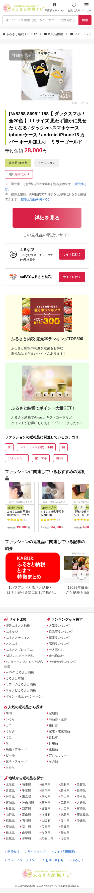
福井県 (26, 826)
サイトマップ (37, 851)
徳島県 (64, 814)
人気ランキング (59, 625)
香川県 (64, 820)
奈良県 (45, 832)
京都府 (45, 814)
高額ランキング (59, 643)
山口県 (64, 808)
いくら (10, 719)
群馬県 (10, 838)
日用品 (53, 743)
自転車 (53, 737)
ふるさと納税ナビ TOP (21, 34)
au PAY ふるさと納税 (20, 672)
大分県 (81, 802)
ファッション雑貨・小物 (36, 447)
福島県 (10, 820)
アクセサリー (17, 458)
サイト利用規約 (64, 851)
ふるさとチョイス (18, 637)
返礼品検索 (55, 34)
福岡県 (64, 838)
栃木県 (10, 832)
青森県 (10, 790)
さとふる (12, 643)
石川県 (26, 820)
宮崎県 (81, 808)
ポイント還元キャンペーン (24, 696)
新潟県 (26, 808)
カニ (9, 725)
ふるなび (12, 631)
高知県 (64, 832)
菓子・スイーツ (16, 761)
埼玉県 (26, 784)
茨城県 (10, 826)
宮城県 (10, 802)
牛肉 (9, 713)
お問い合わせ (55, 860)
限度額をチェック (55, 10)
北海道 (10, 784)
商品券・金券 (58, 719)
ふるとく (78, 860)
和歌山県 (47, 838)
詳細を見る (22, 55)
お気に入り (74, 10)
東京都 (26, 796)
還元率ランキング (61, 631)
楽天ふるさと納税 (18, 625)
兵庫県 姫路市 (18, 163)
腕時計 (60, 458)
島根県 (64, 790)
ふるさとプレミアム (19, 649)
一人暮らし (56, 649)
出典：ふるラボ (80, 103)
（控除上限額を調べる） (34, 199)
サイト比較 (18, 619)
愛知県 (45, 796)
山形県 (10, 814)
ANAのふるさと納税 (20, 655)
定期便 (53, 713)
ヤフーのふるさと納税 (21, 684)
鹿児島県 (83, 814)
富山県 (26, 814)
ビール (10, 755)
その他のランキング (62, 661)
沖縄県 (81, 820)
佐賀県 (81, 784)
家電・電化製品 (59, 731)
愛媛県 (64, 826)
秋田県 (10, 808)
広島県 (64, 802)
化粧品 (53, 749)
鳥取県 (64, 784)
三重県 (45, 802)
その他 (53, 761)
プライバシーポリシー (22, 860)
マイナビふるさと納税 (21, 690)
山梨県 (26, 832)
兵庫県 (45, 826)
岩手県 (10, 796)
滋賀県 (45, 808)
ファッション (83, 34)
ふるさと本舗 (15, 678)
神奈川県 (28, 802)
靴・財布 (41, 458)
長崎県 (81, 790)
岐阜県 (45, 784)
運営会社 (13, 851)
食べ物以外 (56, 655)
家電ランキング (59, 637)
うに (9, 737)
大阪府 (45, 820)
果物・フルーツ (16, 749)
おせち (10, 767)
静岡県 (45, 790)
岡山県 (64, 796)
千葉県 (26, 790)
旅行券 (53, 725)
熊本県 (81, 796)
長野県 (26, 838)
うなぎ (10, 731)
